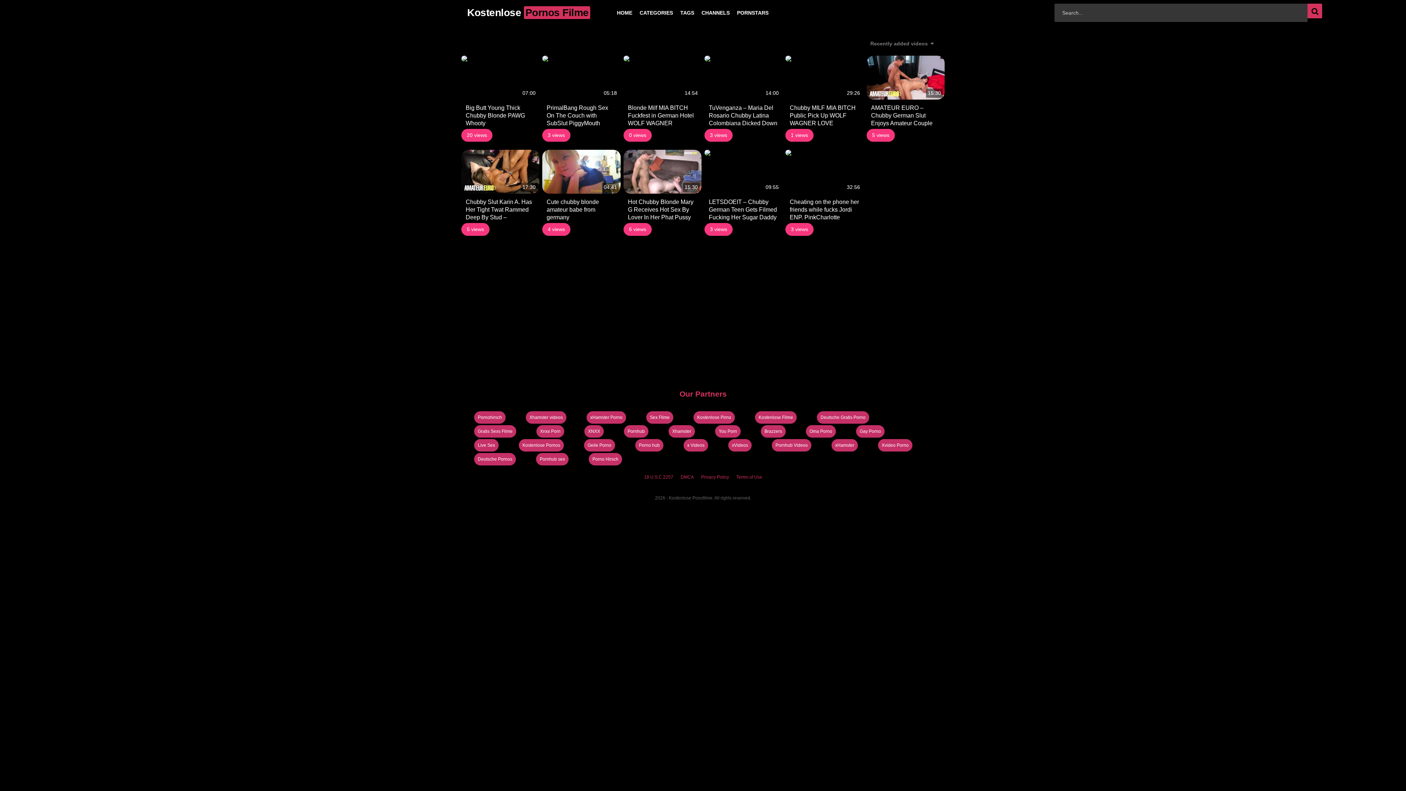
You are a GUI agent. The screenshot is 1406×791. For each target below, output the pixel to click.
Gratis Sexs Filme (495, 431)
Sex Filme (660, 417)
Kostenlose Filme (776, 417)
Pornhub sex (552, 459)
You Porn (728, 431)
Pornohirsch (490, 417)
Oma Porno (821, 431)
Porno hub (649, 445)
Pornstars (741, 13)
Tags (675, 13)
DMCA (687, 477)
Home (613, 13)
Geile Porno (599, 445)
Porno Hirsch (605, 459)
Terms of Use (749, 477)
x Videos (695, 445)
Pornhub (636, 431)
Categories (644, 13)
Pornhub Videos (791, 445)
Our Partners (703, 394)
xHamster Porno (606, 417)
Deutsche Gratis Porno (843, 417)
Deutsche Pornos (495, 459)
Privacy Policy (715, 477)
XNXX (594, 431)
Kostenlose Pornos (541, 445)
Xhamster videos (546, 417)
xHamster (844, 445)
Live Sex (486, 445)
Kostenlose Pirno (714, 417)
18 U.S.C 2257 (658, 477)
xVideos (740, 445)
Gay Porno (870, 431)
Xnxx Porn (550, 431)
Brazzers (773, 431)
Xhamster (681, 431)
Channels (704, 13)
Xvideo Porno (895, 445)
